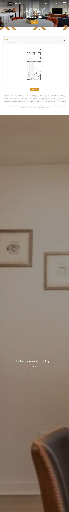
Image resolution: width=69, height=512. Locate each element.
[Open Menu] (64, 3)
